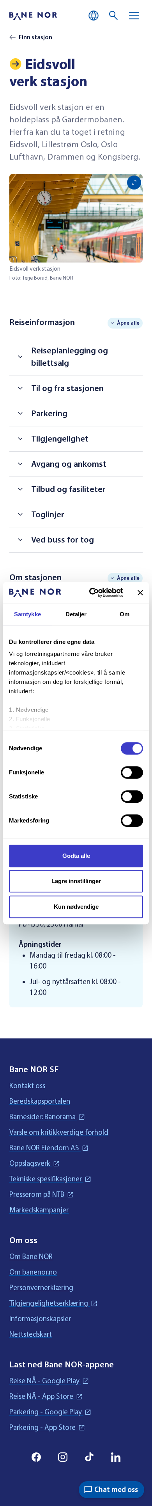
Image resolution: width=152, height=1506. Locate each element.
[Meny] (134, 15)
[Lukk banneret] (140, 592)
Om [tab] (124, 614)
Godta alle (76, 855)
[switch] (132, 772)
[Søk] (113, 15)
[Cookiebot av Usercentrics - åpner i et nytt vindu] (92, 593)
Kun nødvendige (76, 906)
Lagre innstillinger (76, 881)
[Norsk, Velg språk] (93, 15)
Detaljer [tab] (76, 614)
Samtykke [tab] (27, 614)
